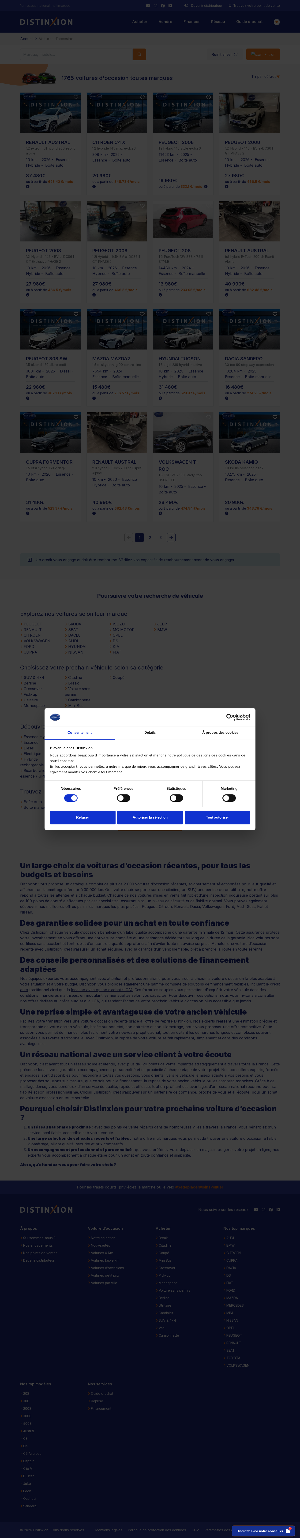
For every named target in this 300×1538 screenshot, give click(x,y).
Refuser (82, 818)
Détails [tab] (150, 733)
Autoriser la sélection (150, 818)
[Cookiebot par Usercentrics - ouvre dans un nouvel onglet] (229, 717)
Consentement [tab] (80, 733)
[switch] (123, 798)
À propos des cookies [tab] (220, 733)
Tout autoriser (217, 818)
